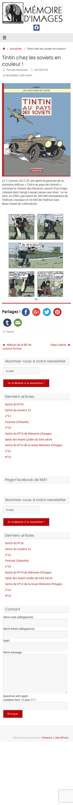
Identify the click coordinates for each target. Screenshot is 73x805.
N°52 (8, 457)
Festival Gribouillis (17, 422)
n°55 (8, 416)
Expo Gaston (58, 345)
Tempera (47, 737)
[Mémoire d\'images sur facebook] (36, 28)
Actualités (16, 48)
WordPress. (62, 737)
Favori (10, 331)
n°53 (8, 451)
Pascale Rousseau (17, 70)
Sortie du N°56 (14, 404)
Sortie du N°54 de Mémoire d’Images (28, 433)
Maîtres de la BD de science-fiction (17, 346)
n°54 (8, 428)
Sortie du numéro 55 (18, 410)
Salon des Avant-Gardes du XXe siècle (28, 439)
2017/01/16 (41, 70)
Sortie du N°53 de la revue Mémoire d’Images (33, 445)
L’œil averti (25, 75)
